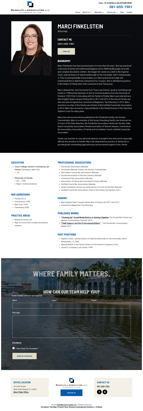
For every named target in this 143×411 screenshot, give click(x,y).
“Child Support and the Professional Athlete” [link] (81, 223)
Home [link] (78, 12)
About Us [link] (86, 12)
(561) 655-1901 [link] (66, 44)
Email (54, 300)
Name (14, 300)
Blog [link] (122, 12)
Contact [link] (129, 12)
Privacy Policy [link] (63, 407)
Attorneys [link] (98, 12)
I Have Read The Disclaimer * (27, 348)
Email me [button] (66, 51)
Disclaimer (17, 343)
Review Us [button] (71, 393)
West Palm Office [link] (21, 392)
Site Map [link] (53, 407)
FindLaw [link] (99, 407)
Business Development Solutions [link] (81, 407)
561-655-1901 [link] (120, 7)
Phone (93, 300)
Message (16, 313)
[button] (99, 392)
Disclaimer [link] (45, 407)
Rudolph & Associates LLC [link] (67, 405)
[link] (30, 7)
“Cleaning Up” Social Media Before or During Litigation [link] (85, 217)
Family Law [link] (111, 12)
